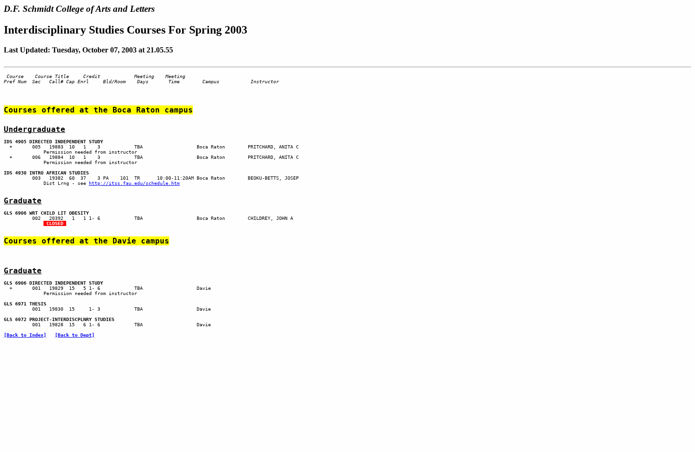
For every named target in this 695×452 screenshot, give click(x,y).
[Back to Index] (25, 335)
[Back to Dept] (75, 335)
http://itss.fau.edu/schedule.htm (134, 183)
